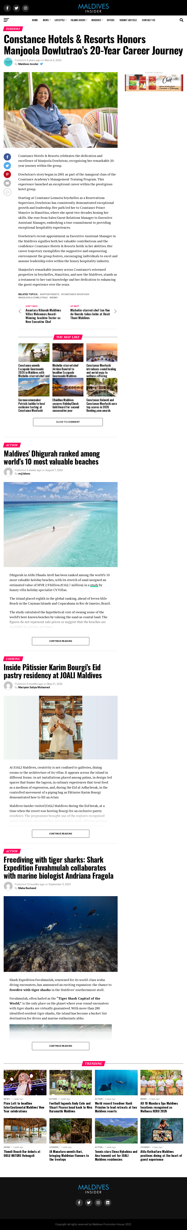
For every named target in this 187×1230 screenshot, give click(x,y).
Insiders (96, 20)
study (94, 585)
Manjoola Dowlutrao (34, 298)
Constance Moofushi (76, 294)
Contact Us (148, 20)
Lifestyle (60, 20)
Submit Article (128, 20)
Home (35, 20)
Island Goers (78, 20)
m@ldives (24, 473)
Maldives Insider (28, 64)
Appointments (50, 294)
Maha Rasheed (27, 888)
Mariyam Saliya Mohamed (34, 687)
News (46, 20)
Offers (110, 20)
